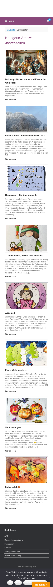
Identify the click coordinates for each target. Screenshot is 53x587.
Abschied (10, 312)
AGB (6, 536)
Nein (18, 582)
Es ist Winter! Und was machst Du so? (25, 135)
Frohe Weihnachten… (16, 370)
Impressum (9, 543)
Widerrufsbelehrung (12, 555)
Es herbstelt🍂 (12, 487)
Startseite (11, 29)
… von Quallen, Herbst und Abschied (24, 255)
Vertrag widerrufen (12, 551)
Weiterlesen (10, 99)
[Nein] (49, 577)
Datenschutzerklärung (13, 539)
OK (10, 582)
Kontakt (7, 547)
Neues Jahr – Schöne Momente (21, 195)
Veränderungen (13, 427)
